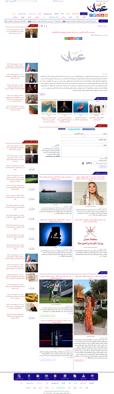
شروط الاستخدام (56, 146)
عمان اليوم (12, 1)
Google (6, 1)
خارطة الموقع (84, 378)
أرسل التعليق (103, 166)
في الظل (100, 26)
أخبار (105, 26)
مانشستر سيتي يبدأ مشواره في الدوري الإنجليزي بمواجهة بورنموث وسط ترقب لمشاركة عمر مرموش (15, 179)
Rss (55, 378)
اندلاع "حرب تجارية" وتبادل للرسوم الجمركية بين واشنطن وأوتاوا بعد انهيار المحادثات (15, 159)
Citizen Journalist (65, 378)
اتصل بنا (38, 378)
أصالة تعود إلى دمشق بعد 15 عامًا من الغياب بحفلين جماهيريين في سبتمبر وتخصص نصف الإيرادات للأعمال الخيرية (90, 178)
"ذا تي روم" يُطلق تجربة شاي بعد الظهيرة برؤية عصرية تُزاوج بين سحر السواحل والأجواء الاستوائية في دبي (15, 99)
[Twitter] (74, 129)
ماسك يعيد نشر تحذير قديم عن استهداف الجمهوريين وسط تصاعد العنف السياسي (64, 119)
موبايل (29, 378)
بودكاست (92, 378)
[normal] (44, 26)
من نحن (75, 378)
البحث (35, 1)
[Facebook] (88, 129)
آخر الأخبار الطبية (79, 360)
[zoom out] (46, 26)
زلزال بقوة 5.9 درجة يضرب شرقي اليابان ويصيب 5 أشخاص (53, 21)
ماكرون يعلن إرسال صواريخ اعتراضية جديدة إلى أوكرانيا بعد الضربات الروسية (92, 21)
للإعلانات (47, 378)
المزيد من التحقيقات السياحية (47, 315)
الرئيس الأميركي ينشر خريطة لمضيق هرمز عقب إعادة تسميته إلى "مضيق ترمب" (49, 119)
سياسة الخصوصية (19, 378)
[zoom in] (42, 26)
